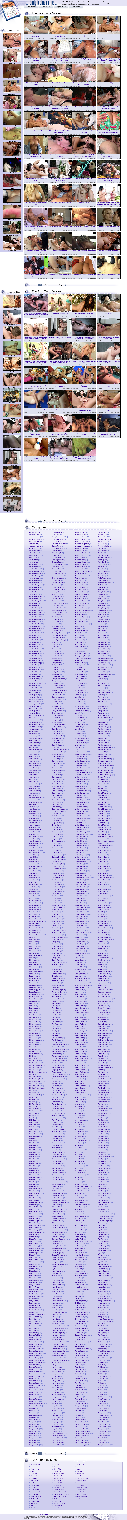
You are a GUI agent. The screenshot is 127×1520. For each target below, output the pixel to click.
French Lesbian (57, 1143)
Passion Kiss (79, 1371)
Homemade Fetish (58, 1346)
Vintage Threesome (104, 1319)
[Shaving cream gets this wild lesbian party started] (36, 273)
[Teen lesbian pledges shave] (60, 312)
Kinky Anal (78, 637)
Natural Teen (79, 1262)
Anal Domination (34, 749)
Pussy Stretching (103, 610)
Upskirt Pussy (102, 1280)
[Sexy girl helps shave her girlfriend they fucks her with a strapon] (84, 455)
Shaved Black (102, 804)
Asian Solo (32, 875)
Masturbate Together (81, 983)
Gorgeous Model (57, 1237)
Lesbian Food (79, 804)
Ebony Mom (56, 944)
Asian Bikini (33, 818)
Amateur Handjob (35, 624)
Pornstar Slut (102, 532)
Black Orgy (33, 1175)
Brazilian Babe (34, 1307)
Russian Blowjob (103, 731)
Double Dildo (56, 866)
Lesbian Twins (79, 939)
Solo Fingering (102, 955)
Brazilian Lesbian (34, 1310)
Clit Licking (55, 617)
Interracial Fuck (80, 550)
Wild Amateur (102, 1360)
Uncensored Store (12, 235)
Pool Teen (78, 1417)
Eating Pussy (56, 905)
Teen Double (102, 1118)
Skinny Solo (101, 891)
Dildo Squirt (56, 820)
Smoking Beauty (103, 923)
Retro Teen (101, 701)
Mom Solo (78, 1211)
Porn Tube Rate (12, 465)
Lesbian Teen (79, 930)
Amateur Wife (33, 690)
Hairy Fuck (55, 1289)
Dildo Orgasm (56, 816)
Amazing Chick (34, 706)
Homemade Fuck (57, 1349)
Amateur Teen (33, 681)
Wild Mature (101, 1378)
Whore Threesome (104, 1358)
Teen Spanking (102, 1188)
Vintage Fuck (102, 1296)
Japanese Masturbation (82, 610)
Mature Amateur (80, 987)
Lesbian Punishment (81, 875)
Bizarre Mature (34, 1136)
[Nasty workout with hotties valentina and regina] (84, 360)
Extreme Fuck (56, 987)
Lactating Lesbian (80, 665)
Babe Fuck (32, 912)
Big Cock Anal (33, 1060)
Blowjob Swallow (34, 1289)
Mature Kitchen (80, 1049)
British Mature (33, 1326)
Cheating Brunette (58, 560)
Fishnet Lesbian (57, 1104)
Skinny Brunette (103, 868)
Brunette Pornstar (35, 1385)
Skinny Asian (102, 855)
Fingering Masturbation (59, 1074)
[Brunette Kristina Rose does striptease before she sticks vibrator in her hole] (36, 360)
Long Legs (78, 971)
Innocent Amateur (58, 1433)
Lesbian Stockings (81, 914)
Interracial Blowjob (81, 539)
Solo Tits (100, 967)
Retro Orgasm (102, 699)
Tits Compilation (103, 1241)
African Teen (33, 557)
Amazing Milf (33, 713)
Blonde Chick (33, 1227)
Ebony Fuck (56, 928)
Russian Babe (102, 724)
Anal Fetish (33, 754)
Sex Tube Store (59, 1483)
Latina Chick (79, 695)
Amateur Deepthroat (35, 596)
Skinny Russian (103, 889)
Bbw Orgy (32, 962)
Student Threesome (104, 1024)
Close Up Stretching (58, 640)
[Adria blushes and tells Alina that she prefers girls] (36, 105)
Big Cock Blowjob (35, 1063)
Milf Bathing (78, 1106)
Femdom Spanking (58, 1056)
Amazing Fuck (34, 708)
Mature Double (79, 1022)
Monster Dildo (79, 1225)
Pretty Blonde (102, 562)
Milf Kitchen (78, 1138)
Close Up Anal (56, 626)
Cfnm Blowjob (56, 553)
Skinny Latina (102, 873)
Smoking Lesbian (103, 937)
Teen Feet (101, 1124)
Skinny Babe (102, 857)
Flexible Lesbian (57, 1118)
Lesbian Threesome (81, 932)
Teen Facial (101, 1120)
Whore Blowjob (102, 1346)
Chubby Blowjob (57, 582)
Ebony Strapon (57, 955)
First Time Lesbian (58, 1095)
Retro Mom (101, 697)
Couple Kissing (57, 697)
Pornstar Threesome (104, 539)
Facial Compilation (58, 992)
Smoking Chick (103, 930)
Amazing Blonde (34, 701)
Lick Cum (78, 958)
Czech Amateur (57, 779)
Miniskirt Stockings (81, 1191)
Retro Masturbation (104, 692)
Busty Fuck (33, 1433)
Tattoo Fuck (101, 1054)
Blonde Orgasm (34, 1259)
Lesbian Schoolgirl (81, 884)
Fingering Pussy (57, 1079)
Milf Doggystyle (80, 1120)
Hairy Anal (55, 1273)
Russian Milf (102, 752)
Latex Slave (79, 681)
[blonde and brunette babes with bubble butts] (60, 336)
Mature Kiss (79, 1047)
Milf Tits (77, 1177)
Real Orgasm (102, 630)
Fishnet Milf (56, 1106)
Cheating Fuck (57, 562)
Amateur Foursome (35, 614)
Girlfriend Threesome (59, 1202)
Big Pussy (32, 1102)
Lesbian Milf (79, 839)
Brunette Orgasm (34, 1383)
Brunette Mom (33, 1381)
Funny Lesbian (57, 1154)
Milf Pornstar (79, 1150)
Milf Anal (77, 1104)
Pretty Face (101, 566)
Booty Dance (33, 1301)
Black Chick (33, 1154)
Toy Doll (100, 1253)
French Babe (56, 1140)
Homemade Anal (57, 1344)
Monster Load (79, 1227)
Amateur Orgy (33, 646)
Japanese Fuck (80, 598)
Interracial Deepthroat (82, 544)
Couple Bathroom (57, 692)
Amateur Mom (34, 637)
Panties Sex (79, 1353)
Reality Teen (102, 637)
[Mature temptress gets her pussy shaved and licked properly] (108, 153)
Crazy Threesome (58, 724)
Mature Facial (79, 1024)
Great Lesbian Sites (60, 1496)
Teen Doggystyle (103, 1113)
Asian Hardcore (34, 843)
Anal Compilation (34, 738)
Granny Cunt (56, 1241)
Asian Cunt (32, 827)
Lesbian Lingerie (80, 827)
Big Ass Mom (33, 1044)
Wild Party (101, 1387)
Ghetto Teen (56, 1186)
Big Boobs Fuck (34, 1054)
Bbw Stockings (34, 967)
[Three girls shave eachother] (60, 81)
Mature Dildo (79, 1017)
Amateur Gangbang (35, 619)
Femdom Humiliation (58, 1049)
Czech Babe (56, 781)
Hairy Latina (56, 1296)
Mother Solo (79, 1248)
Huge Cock (55, 1410)
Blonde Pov (33, 1264)
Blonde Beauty (34, 1214)
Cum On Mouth (57, 736)
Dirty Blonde (56, 832)
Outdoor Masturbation (82, 1335)
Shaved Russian (103, 829)
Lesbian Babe (79, 756)
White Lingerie (102, 1342)
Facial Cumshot (57, 994)
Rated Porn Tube (12, 496)
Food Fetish (56, 1120)
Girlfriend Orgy (57, 1195)
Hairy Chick (56, 1287)
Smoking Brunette (103, 928)
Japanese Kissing (80, 603)
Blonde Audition (34, 1207)
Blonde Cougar (34, 1230)
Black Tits (32, 1195)
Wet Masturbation (103, 1330)
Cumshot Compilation (59, 749)
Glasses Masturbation (59, 1223)
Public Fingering (103, 578)
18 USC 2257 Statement (46, 1515)
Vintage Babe (102, 1291)
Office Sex (78, 1294)
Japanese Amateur (81, 576)
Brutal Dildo (33, 1410)
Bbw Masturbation (35, 955)
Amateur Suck (34, 674)
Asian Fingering (34, 836)
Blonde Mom (33, 1257)
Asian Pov (32, 868)
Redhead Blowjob (103, 649)
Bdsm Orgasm (34, 978)
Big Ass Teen (33, 1049)
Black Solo (32, 1186)
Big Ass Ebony (34, 1035)
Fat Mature (55, 1024)
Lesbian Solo (79, 903)
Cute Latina (55, 768)
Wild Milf (100, 1381)
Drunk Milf (55, 893)
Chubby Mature (57, 592)
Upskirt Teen (102, 1282)
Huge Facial (56, 1419)
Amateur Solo (33, 665)
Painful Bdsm (79, 1344)
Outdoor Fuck (79, 1333)
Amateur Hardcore (35, 626)
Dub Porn (12, 110)
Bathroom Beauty (35, 928)
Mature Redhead (80, 1072)
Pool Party (78, 1413)
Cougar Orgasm (57, 685)
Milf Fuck (78, 1129)
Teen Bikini (101, 1086)
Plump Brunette (80, 1406)
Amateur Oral (33, 642)
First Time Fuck (57, 1092)
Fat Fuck (55, 1017)
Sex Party (101, 786)
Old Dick (78, 1298)
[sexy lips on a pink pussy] (108, 81)
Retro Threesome (103, 704)
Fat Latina (55, 1019)
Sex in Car (101, 791)
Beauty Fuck (33, 992)
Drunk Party (56, 898)
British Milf (32, 1328)
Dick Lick (55, 813)
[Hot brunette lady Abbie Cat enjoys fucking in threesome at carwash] (60, 360)
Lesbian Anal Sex (80, 752)
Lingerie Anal (79, 962)
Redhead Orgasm (103, 665)
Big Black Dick (34, 1051)
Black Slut (32, 1184)
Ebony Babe (56, 912)
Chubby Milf (56, 594)
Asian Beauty (33, 813)
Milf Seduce (79, 1156)
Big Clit (31, 1056)
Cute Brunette (56, 763)
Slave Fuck (101, 898)
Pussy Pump (102, 608)
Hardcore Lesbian (58, 1328)
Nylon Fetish (79, 1282)
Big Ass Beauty (34, 1026)
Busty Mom (33, 1442)
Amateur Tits (33, 685)
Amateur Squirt (34, 667)
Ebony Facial (56, 925)
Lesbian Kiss (79, 823)
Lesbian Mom (79, 841)
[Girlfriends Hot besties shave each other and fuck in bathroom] (84, 81)
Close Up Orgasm (58, 635)
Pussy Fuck (102, 596)
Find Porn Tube (81, 1494)
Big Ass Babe (33, 1024)
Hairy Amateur (56, 1271)
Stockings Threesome (105, 999)
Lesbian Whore (80, 946)
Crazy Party (56, 720)
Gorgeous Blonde (57, 1227)
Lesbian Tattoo (79, 925)
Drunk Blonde (56, 884)
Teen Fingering (102, 1129)
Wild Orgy (101, 1385)
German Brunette (57, 1168)
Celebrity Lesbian (57, 548)
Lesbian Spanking (80, 907)
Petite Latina (79, 1397)
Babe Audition (33, 900)
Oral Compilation (80, 1301)
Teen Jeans (101, 1150)
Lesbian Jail (79, 820)
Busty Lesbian (33, 1438)
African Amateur (34, 550)
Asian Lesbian (33, 848)
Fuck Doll (55, 1150)
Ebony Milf (55, 942)
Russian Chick (102, 736)
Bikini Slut (32, 1129)
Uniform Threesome (104, 1278)
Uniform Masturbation (105, 1273)
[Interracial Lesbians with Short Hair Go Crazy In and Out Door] (60, 129)
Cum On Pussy (57, 738)
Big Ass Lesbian (34, 1040)
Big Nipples (33, 1097)
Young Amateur (103, 1399)
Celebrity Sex (56, 550)
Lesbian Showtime (60, 1503)
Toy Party (101, 1257)
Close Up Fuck (57, 628)
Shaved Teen (102, 834)
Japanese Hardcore (81, 601)
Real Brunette (102, 621)
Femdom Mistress (58, 1051)
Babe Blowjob (33, 905)
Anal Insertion (33, 765)
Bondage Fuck (34, 1291)
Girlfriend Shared (57, 1200)
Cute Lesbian (56, 770)
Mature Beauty (79, 996)
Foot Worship (56, 1124)
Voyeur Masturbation (104, 1321)
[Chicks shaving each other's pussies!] (60, 201)
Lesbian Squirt (79, 909)
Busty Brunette (34, 1429)
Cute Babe (55, 759)
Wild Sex (100, 1390)
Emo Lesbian (56, 964)
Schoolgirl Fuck (103, 763)
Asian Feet (32, 834)
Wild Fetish (101, 1374)
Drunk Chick (56, 889)
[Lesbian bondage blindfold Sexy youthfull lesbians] (84, 384)
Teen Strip (101, 1195)
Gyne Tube (12, 434)
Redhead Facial (103, 653)
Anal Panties (33, 775)
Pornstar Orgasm (80, 1435)
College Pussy (57, 672)
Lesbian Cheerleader (81, 772)
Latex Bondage (80, 669)
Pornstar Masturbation (82, 1433)
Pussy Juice (102, 598)
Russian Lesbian (103, 745)
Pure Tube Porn (12, 481)
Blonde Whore (33, 1282)
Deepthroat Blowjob (58, 809)
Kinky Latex (79, 644)
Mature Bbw (79, 994)
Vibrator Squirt (102, 1287)
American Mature (34, 729)
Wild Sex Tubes (12, 324)
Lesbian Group (79, 811)
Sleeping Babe (102, 905)
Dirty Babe (55, 827)
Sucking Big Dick (103, 1033)
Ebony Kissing (56, 932)
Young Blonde (102, 1413)
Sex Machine (102, 784)
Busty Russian (57, 532)
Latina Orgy (78, 720)
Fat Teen (55, 1035)
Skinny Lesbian (103, 875)
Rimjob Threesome (104, 717)
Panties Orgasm (80, 1351)
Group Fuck (56, 1262)
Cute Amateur (56, 756)
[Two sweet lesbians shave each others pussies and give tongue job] (60, 105)
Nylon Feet (78, 1280)
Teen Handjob (102, 1145)
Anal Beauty (33, 736)
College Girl (56, 665)
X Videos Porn (81, 1489)
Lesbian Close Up (80, 775)
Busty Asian (33, 1419)
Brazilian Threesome (36, 1314)
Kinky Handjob (79, 642)
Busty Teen (55, 534)
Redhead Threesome (104, 674)
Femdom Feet (56, 1047)
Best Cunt (32, 1010)
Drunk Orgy (56, 896)
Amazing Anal (33, 692)
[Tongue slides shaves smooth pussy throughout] (60, 153)
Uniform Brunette (103, 1266)
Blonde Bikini (33, 1218)
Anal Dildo (32, 745)
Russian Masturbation (105, 747)
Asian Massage (34, 850)
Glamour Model (57, 1214)
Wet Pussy (101, 1337)
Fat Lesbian (56, 1022)
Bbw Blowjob (33, 939)
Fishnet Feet (56, 1102)
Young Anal (101, 1401)
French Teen (56, 1147)
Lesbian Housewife (81, 816)
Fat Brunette (56, 1012)
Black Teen (32, 1191)
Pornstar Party (79, 1440)
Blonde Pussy (33, 1266)
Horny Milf (55, 1387)
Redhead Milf (102, 663)
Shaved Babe (102, 800)
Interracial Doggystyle (82, 546)
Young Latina (102, 1429)
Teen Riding (101, 1179)
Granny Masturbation (59, 1250)
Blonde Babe (33, 1209)
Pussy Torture (102, 617)
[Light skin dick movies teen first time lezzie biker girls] (108, 177)
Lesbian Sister (79, 896)
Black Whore (33, 1200)
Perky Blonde (79, 1376)
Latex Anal (78, 667)
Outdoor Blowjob (80, 1328)
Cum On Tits (56, 740)
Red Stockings (102, 640)
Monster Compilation (81, 1223)
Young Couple (102, 1422)
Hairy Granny (56, 1291)
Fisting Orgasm (57, 1113)
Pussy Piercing (103, 605)
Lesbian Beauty (80, 763)
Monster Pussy (80, 1230)
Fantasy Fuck (56, 1001)
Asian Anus (33, 807)
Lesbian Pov (79, 873)
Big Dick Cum (33, 1083)
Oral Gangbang (80, 1307)
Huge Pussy (56, 1424)
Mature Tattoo (79, 1092)
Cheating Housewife (58, 564)
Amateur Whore (34, 688)
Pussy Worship (103, 619)
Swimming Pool (103, 1051)
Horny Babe (56, 1362)
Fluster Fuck (12, 126)
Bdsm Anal (32, 974)
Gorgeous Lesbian (58, 1232)
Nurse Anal (78, 1271)
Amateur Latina (34, 630)
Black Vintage (33, 1198)
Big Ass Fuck (33, 1038)
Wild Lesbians (102, 1376)
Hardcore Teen (57, 1339)
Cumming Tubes (59, 1489)
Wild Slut (100, 1392)
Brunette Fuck (33, 1369)
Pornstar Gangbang (81, 1431)
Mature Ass (78, 992)
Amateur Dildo (33, 598)
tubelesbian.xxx (81, 1499)
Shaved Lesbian (103, 818)
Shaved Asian (102, 797)
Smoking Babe (102, 921)
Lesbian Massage (80, 832)
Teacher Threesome (104, 1067)
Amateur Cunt (33, 594)
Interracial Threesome (82, 571)
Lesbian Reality (80, 880)
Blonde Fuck (33, 1241)
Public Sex (101, 585)
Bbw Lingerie (33, 953)
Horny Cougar (56, 1374)
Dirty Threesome (57, 855)
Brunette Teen (33, 1401)
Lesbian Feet (79, 795)
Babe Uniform (33, 919)
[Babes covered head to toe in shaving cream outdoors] (60, 177)
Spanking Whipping (104, 971)
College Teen (56, 676)
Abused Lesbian (34, 532)
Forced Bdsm (56, 1127)
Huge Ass (55, 1406)
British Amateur (34, 1317)
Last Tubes (12, 141)
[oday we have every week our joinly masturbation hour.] (36, 384)
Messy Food (79, 1102)
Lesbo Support (81, 1467)
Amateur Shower (34, 660)
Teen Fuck (101, 1136)
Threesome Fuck (103, 1218)
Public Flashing (103, 580)
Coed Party (55, 656)
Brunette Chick (34, 1355)
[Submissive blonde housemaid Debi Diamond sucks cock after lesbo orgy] (108, 225)
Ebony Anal (55, 909)
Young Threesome (104, 1445)
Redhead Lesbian (103, 658)
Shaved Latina (102, 816)
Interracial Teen (80, 569)
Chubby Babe (56, 580)
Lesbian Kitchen (80, 825)
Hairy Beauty (56, 1280)
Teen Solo (101, 1186)
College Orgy (56, 667)
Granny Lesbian (57, 1248)
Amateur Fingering (35, 612)
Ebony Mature (56, 939)
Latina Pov (78, 727)
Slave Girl (101, 900)
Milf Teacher (79, 1172)
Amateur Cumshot (35, 592)
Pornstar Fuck (79, 1429)
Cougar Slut (56, 688)
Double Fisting (56, 871)
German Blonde (57, 1166)
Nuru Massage (80, 1275)
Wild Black (101, 1369)
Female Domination (58, 1044)
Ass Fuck (32, 889)
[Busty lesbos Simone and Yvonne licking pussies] (84, 249)
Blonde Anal (33, 1205)
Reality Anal (101, 633)
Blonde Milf (32, 1255)
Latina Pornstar (80, 724)
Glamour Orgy (56, 1216)
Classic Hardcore (57, 608)
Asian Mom (33, 859)
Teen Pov (101, 1175)
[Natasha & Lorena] (84, 201)
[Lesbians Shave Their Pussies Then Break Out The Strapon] (36, 249)
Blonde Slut (33, 1269)
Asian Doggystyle (35, 829)
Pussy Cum (101, 589)
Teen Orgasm (102, 1161)
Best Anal (32, 1003)
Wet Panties (102, 1335)
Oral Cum (78, 1303)
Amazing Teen (33, 717)
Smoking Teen (102, 946)
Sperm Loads (102, 978)
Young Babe (102, 1406)
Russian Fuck (102, 740)
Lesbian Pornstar (80, 871)
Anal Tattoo (32, 788)
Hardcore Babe (57, 1321)
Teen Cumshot (102, 1102)
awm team (31, 1515)
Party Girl (78, 1367)
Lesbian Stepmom (81, 912)
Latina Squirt (79, 733)
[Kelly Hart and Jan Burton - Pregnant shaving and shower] (36, 153)
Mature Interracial (80, 1044)
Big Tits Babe (33, 1104)
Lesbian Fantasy (80, 793)
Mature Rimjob (79, 1074)
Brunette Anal (33, 1333)
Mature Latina (79, 1051)
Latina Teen (78, 736)
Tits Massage (102, 1246)
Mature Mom (79, 1060)
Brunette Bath (33, 1339)
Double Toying (56, 877)
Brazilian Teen (33, 1312)
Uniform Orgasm (103, 1275)
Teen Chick (101, 1095)
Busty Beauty (33, 1424)
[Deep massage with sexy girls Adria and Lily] (84, 273)
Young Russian (103, 1435)
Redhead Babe (102, 644)
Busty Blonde (33, 1426)
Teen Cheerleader (103, 1092)
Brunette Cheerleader (36, 1353)
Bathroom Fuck (34, 930)
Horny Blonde (56, 1367)
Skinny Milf (101, 882)
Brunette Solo (33, 1394)
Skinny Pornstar (103, 887)
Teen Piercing (102, 1172)
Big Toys (32, 1115)
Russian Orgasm (103, 754)
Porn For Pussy (81, 1487)
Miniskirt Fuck (79, 1184)
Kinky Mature (79, 649)
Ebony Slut (55, 953)
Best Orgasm (33, 1017)
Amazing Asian (34, 695)
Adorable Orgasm (35, 546)
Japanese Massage (81, 608)
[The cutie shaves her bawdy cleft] (84, 105)
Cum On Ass (56, 733)
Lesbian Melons (80, 836)
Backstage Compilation (36, 921)
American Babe (34, 720)
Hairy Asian (56, 1275)
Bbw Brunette (33, 942)
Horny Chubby (57, 1371)
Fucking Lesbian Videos (61, 1494)
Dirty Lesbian (56, 841)
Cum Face (55, 731)
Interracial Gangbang (81, 553)
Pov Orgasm (102, 550)
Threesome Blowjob (104, 1214)
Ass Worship (33, 896)
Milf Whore (78, 1182)
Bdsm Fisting (33, 976)
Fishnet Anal (56, 1099)
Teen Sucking (102, 1198)
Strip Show (101, 1010)
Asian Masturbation (35, 852)
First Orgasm (56, 1088)
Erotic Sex (55, 976)
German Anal (56, 1161)
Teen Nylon (101, 1159)
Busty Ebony (33, 1431)
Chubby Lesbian (57, 589)
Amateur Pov (33, 651)
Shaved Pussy (102, 827)
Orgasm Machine (80, 1314)
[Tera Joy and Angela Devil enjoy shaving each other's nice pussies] (108, 57)
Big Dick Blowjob (34, 1079)
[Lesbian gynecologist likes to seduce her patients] (84, 129)
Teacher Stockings (104, 1065)
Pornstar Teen (102, 537)
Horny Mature (56, 1385)
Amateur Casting (34, 576)
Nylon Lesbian (79, 1285)
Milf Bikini (78, 1111)
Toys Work (101, 1262)
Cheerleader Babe (58, 573)
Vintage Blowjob (103, 1294)
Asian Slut (32, 873)
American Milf (33, 731)
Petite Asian (79, 1387)
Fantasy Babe (56, 999)
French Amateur (57, 1136)
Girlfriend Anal (56, 1191)
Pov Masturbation (103, 546)
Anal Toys (32, 793)
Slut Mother (101, 916)
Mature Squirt (79, 1083)
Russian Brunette (103, 733)
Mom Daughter (80, 1200)
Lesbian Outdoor (80, 859)
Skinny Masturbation (104, 877)
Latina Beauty (79, 690)
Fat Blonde (55, 1010)
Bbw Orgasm (33, 960)
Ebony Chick (56, 923)
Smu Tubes (57, 1485)
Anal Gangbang (34, 763)
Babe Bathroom (34, 903)
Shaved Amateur (103, 793)
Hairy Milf (55, 1305)
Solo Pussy (101, 962)
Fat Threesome (57, 1038)
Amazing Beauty (34, 699)
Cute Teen (55, 777)
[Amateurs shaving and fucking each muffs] (84, 34)
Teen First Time (103, 1131)
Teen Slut (101, 1184)
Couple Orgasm (57, 699)
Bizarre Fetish (33, 1131)
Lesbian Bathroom (81, 761)
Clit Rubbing (56, 621)
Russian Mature (103, 749)
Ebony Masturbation (58, 937)
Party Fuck (78, 1365)
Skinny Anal (101, 852)
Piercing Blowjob (80, 1403)
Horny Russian (57, 1399)
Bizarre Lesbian (34, 1134)
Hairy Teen (55, 1310)
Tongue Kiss (102, 1248)
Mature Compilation (81, 1012)
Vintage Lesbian (103, 1298)
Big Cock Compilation (36, 1065)
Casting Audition (57, 539)
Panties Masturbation (82, 1349)
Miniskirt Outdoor (80, 1188)
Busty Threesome (58, 537)
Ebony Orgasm (57, 946)
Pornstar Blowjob (80, 1424)
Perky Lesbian (79, 1381)
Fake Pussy (56, 996)
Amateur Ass (33, 562)
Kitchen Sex (79, 660)
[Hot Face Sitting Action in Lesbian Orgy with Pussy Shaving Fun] (108, 105)
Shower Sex (102, 843)
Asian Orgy (33, 864)
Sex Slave (101, 788)
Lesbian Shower (80, 893)
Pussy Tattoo (102, 612)
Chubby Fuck (56, 585)
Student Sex (102, 1022)
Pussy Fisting (102, 592)
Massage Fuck (80, 974)
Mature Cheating (80, 1010)
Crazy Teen (56, 722)
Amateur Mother (34, 640)
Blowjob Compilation (35, 1285)
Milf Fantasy (79, 1124)
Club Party (55, 644)
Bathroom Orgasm (35, 932)
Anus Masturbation (35, 797)
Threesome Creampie (105, 1216)
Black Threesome (35, 1193)
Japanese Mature (80, 612)
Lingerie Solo (79, 964)
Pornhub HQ (12, 157)
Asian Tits (32, 882)
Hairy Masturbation (58, 1301)
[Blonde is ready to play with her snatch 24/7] (108, 408)
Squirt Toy (101, 985)
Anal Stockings (34, 784)
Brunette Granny (34, 1371)
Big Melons (33, 1092)
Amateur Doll (33, 603)
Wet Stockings (102, 1339)
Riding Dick (101, 708)
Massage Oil (79, 976)
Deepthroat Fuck (57, 811)
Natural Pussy (79, 1259)
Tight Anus (101, 1227)
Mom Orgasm (79, 1207)
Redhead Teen (102, 672)
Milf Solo (77, 1159)
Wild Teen (101, 1394)
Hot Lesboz (57, 1499)
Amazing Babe (34, 697)
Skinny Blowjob (103, 866)
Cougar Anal (56, 681)
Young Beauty (102, 1408)
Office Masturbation (81, 1289)
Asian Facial (33, 832)
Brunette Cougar (34, 1358)
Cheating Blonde (57, 557)
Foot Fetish (55, 1122)
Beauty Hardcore (34, 994)
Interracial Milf (79, 557)
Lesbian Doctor (80, 786)
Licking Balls (79, 960)
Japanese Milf (79, 614)
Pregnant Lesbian (103, 557)
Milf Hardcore (79, 1136)
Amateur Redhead (35, 653)
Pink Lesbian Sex (82, 1478)
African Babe (33, 553)
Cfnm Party (56, 555)
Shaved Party (102, 825)
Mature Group (79, 1038)
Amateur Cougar (34, 587)
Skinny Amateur (103, 850)
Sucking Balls (102, 1028)
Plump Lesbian (80, 1408)
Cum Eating (56, 729)
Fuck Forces (12, 172)
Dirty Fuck (55, 839)
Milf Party (78, 1147)
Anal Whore (33, 795)
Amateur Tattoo (34, 679)
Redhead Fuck (102, 656)
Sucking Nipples (103, 1044)
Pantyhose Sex (80, 1362)
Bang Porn (11, 94)
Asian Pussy (33, 871)
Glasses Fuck (56, 1221)
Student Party (102, 1019)
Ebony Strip (56, 958)
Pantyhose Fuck (80, 1358)
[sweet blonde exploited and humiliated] (60, 273)
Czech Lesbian (57, 791)
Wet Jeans (101, 1328)
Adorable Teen (33, 548)
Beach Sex (32, 983)
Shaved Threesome (104, 836)
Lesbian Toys (79, 937)
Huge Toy (55, 1431)
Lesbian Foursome (81, 807)
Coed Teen (55, 658)
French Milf (55, 1145)
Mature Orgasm (80, 1065)
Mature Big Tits (80, 1001)
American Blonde (34, 722)
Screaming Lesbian (104, 770)
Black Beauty (33, 1147)
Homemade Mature (58, 1353)
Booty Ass (32, 1298)
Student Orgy (102, 1017)
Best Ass (32, 1006)
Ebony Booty (56, 921)
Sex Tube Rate (12, 512)
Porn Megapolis (81, 1480)
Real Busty (101, 624)
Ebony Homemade (58, 930)
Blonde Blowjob (34, 1221)
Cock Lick (55, 649)
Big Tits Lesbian (34, 1111)
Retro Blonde (102, 681)
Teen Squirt (101, 1191)
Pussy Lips (101, 603)
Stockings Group (103, 994)
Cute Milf (55, 772)
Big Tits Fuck (33, 1108)
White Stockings (103, 1344)
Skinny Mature (102, 880)
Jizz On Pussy (80, 633)
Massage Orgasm (81, 978)
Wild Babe (101, 1362)
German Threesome (58, 1182)
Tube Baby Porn (59, 1487)
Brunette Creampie (35, 1360)
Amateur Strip (33, 672)
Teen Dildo (101, 1111)
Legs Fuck (78, 747)
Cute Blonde (56, 761)
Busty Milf (32, 1440)
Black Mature (33, 1166)
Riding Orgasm (103, 715)
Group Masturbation (58, 1264)
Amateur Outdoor (34, 649)
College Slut (56, 674)
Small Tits (101, 919)
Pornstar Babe (79, 1422)
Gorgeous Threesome (59, 1239)
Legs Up (77, 749)
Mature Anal (79, 990)
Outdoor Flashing (80, 1330)
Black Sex (32, 1182)
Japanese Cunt (80, 596)
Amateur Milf (33, 635)
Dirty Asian (55, 825)
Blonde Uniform (34, 1280)
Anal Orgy (32, 772)
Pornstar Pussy (80, 1445)
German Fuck (56, 1170)
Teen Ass (101, 1072)
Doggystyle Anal (57, 857)
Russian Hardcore (104, 743)
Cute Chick (55, 765)
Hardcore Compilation (59, 1326)
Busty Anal (32, 1417)
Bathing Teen (33, 925)
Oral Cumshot (79, 1305)
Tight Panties (102, 1234)
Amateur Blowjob (34, 571)
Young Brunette (103, 1415)
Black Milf (32, 1168)
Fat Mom (55, 1028)
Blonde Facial (33, 1237)
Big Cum (32, 1074)
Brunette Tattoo (34, 1399)
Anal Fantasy (33, 752)
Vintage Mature (103, 1303)
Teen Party (101, 1170)
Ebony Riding (56, 951)
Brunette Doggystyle (35, 1362)
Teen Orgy (101, 1163)
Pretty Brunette (102, 564)
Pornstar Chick (80, 1426)
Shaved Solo (102, 832)
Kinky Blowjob (79, 640)
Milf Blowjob (79, 1113)
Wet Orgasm (102, 1333)
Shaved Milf (101, 823)
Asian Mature (33, 855)
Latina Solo (78, 731)
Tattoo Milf (101, 1058)
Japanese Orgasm (81, 617)
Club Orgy (55, 642)
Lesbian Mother (80, 845)
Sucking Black (102, 1035)
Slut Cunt (101, 914)
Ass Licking (33, 891)
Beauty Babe (33, 985)
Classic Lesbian (57, 610)
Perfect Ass (78, 1374)
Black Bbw (32, 1145)
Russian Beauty (103, 727)
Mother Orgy (79, 1246)
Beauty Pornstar (34, 999)
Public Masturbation (104, 582)
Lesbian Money (80, 843)
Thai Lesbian (102, 1211)
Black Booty (33, 1152)
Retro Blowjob (102, 683)
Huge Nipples (56, 1422)
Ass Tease (32, 893)
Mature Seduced (80, 1076)
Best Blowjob (33, 1008)
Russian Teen (102, 756)
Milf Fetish (78, 1127)
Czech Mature (56, 793)
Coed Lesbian (56, 653)
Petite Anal (78, 1385)
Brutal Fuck (33, 1413)
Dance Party (56, 804)
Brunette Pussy (34, 1390)
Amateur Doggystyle (36, 601)
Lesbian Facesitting (81, 791)
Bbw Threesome (34, 971)
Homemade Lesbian (58, 1351)
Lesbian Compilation (81, 779)
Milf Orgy (78, 1145)
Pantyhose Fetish (80, 1355)
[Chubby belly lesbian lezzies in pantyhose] (36, 408)
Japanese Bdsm (80, 585)
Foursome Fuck (57, 1131)
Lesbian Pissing (80, 866)
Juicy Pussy (79, 635)
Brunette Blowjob (34, 1349)
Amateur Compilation (36, 585)
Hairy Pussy (56, 1307)
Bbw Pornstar (33, 964)
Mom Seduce (79, 1209)
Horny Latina (56, 1383)
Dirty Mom (55, 845)
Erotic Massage (57, 974)
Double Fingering (57, 868)
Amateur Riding (34, 656)
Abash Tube (12, 356)
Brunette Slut (33, 1392)
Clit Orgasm (56, 619)
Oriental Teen (79, 1323)
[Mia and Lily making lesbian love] (84, 312)
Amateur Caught (34, 578)
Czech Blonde (56, 784)
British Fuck (33, 1321)
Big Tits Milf (33, 1113)
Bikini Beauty (33, 1122)
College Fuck (56, 663)
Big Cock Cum (34, 1067)
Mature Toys (79, 1097)
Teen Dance (101, 1106)
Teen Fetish (101, 1127)
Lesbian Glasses (80, 809)
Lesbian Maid (79, 829)
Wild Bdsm (101, 1365)
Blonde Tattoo (33, 1275)
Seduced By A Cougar (105, 775)
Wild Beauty (101, 1367)
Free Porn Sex (81, 1492)
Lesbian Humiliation (81, 818)
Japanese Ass (79, 580)
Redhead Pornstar (104, 667)
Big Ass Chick (33, 1033)
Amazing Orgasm (35, 715)
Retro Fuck (101, 688)
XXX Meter (80, 1483)
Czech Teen (56, 802)
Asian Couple (33, 825)
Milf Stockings (79, 1166)
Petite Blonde (79, 1390)
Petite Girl (78, 1394)
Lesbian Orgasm (80, 855)
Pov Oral (100, 548)
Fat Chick (55, 1015)
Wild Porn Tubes (11, 309)
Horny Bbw (55, 1365)
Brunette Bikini (34, 1346)
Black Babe (33, 1143)
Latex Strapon (79, 683)
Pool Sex (78, 1415)
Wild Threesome (103, 1397)
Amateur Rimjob (34, 658)
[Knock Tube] (108, 34)
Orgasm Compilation (81, 1312)
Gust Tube (11, 418)
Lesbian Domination (81, 788)
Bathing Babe (33, 923)
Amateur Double (34, 605)
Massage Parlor (80, 980)
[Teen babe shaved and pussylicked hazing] (108, 249)
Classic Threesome (58, 612)
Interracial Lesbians (81, 555)
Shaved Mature (103, 820)
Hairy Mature (56, 1303)
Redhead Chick (103, 651)
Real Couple (102, 626)
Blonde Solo (33, 1271)
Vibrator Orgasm (103, 1285)
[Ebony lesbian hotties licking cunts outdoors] (108, 384)
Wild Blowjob (102, 1371)
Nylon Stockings (80, 1287)
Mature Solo (79, 1081)
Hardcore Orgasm (58, 1333)
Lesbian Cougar (80, 781)
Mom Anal (78, 1193)
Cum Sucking (56, 745)
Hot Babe (55, 1403)
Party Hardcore (80, 1369)
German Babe (56, 1163)
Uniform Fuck (102, 1271)
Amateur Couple (34, 589)
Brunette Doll (33, 1365)
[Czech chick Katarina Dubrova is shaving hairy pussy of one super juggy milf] (108, 129)
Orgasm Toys (79, 1317)
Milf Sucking (79, 1170)
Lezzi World (80, 1476)
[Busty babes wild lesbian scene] (84, 177)
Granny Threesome (58, 1255)
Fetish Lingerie (57, 1067)
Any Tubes (12, 402)
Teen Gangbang (103, 1138)
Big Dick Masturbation (36, 1088)
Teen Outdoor (102, 1166)
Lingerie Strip (79, 967)
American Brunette (35, 724)
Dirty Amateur (56, 823)
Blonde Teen (33, 1278)
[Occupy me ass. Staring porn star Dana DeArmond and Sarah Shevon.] (108, 273)
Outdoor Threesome (81, 1342)
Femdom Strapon (57, 1058)
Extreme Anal (56, 983)
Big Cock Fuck (34, 1070)
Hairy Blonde (56, 1282)
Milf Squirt (78, 1163)
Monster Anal (79, 1218)
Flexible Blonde (57, 1115)
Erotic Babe (56, 969)
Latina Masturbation (81, 711)
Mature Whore (79, 1099)
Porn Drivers (12, 188)
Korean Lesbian (80, 663)
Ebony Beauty (56, 916)
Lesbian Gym (79, 813)
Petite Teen (78, 1401)
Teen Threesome (103, 1202)
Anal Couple (33, 740)
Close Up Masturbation (59, 633)
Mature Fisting (79, 1031)
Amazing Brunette (35, 704)
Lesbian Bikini (79, 765)
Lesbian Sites (58, 1505)
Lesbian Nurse (79, 848)
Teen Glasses (102, 1140)
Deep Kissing (56, 807)
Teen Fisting (101, 1134)
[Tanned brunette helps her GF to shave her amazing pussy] (60, 34)
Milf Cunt (78, 1118)
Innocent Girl (56, 1440)
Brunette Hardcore (35, 1374)
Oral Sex (78, 1310)
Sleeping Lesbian (103, 909)
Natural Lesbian (80, 1255)
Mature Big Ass (80, 999)
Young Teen (101, 1442)
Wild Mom (101, 1383)
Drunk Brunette (57, 887)
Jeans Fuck (79, 628)
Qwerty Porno (12, 204)
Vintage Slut (101, 1314)
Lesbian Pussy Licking (82, 877)
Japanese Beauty (80, 587)
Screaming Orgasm (104, 772)
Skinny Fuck (102, 871)
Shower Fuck (102, 839)
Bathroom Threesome (36, 935)
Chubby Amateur (57, 578)
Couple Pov (56, 701)
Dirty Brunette (56, 834)
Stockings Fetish (103, 992)
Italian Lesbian (79, 573)
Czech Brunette (57, 786)
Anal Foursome (34, 759)
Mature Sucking (80, 1090)
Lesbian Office (79, 850)
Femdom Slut (56, 1054)
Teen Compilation (103, 1097)
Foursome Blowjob (58, 1129)
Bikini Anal (32, 1118)
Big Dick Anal (33, 1076)
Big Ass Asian (33, 1022)
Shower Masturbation (105, 841)
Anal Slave (32, 781)
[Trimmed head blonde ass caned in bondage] (36, 81)
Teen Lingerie (102, 1154)
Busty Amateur (34, 1415)
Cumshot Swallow (58, 752)
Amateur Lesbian (34, 633)
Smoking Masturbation (105, 939)
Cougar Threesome (58, 690)
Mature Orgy (79, 1067)
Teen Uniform (102, 1209)
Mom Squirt (78, 1214)
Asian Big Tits (33, 816)
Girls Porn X (80, 1485)
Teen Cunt (101, 1104)
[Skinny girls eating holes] (60, 249)
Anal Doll (32, 747)
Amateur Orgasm (35, 644)
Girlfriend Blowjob (57, 1193)
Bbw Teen (32, 969)
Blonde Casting (34, 1223)
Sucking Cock (102, 1038)
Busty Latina (33, 1435)
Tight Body (101, 1232)
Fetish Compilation (58, 1060)
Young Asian (102, 1403)
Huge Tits (55, 1429)
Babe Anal (32, 898)
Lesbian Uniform (80, 942)
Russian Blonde (103, 729)
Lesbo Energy (58, 1508)
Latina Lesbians (80, 708)
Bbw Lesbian (33, 951)
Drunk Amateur (57, 880)
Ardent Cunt (12, 79)
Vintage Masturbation (104, 1301)
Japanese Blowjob (81, 592)
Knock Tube (12, 449)
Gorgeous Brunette (58, 1230)
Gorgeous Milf (56, 1234)
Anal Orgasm (33, 770)
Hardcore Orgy (57, 1335)
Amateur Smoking (35, 663)
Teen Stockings (103, 1193)
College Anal (56, 660)
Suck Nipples (102, 1026)
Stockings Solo (102, 996)
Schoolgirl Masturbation (105, 765)
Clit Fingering (56, 614)
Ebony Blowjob (57, 919)
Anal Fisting (33, 756)
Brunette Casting (34, 1351)
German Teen (56, 1179)
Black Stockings (34, 1188)
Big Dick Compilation (36, 1081)
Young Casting (102, 1417)
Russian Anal (102, 722)
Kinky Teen (78, 651)
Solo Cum (101, 951)
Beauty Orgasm (34, 996)
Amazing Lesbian (34, 711)
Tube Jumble (12, 219)
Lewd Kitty (79, 1471)
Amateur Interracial (35, 628)
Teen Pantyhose (103, 1168)
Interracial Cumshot (81, 541)
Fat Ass (54, 1006)
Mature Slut (78, 1079)
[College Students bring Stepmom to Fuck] (60, 225)
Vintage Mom (102, 1307)
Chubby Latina (56, 587)
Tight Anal (101, 1225)
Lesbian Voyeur (80, 944)
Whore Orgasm (103, 1353)
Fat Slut (54, 1033)
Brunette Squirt (34, 1397)
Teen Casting (102, 1090)
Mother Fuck (79, 1239)
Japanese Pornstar (81, 619)
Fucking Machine (57, 1152)
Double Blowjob (57, 864)
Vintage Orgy (102, 1312)
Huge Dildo (55, 1415)
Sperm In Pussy (103, 976)
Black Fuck (33, 1161)
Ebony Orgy (56, 948)
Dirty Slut (55, 850)
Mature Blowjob (80, 1006)
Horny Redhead (57, 1397)
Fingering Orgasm (58, 1076)
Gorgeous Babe (57, 1225)
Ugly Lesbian (102, 1264)
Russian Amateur (103, 720)
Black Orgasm (34, 1172)
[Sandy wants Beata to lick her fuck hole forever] (36, 177)
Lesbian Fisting (80, 802)
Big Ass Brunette (34, 1031)
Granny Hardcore (57, 1246)
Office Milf (78, 1291)
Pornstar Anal (79, 1419)
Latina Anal (78, 685)
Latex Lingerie (79, 676)
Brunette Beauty (34, 1342)
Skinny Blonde (102, 864)
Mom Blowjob (79, 1195)
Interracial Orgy (80, 564)
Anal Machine (33, 768)
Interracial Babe (80, 534)
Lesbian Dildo (79, 784)
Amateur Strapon (34, 669)
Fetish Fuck (56, 1063)
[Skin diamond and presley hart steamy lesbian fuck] (108, 336)
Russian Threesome (104, 759)
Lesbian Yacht (79, 951)
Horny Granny (56, 1381)
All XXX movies (12, 48)
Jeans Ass (78, 626)
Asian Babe (33, 809)
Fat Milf (54, 1026)
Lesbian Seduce (80, 889)
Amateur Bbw (33, 566)
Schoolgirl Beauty (103, 761)
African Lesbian (34, 555)
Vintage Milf (101, 1305)
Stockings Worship (104, 1001)
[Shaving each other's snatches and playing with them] (36, 34)
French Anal (56, 1138)
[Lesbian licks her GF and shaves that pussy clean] (36, 57)
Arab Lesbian (33, 800)
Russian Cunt (102, 738)
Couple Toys (56, 704)
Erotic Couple (56, 971)
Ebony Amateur (57, 907)
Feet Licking (56, 1040)
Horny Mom (56, 1390)
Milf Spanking (79, 1161)
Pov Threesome (103, 555)
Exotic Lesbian (57, 980)
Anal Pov (32, 779)
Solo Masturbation (103, 958)
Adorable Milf (33, 544)
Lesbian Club (79, 777)
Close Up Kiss (56, 630)
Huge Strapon (56, 1426)
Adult (12, 371)
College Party (56, 669)
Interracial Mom (80, 560)
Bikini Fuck (32, 1127)
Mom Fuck (78, 1202)
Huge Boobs (56, 1408)
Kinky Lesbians (80, 646)
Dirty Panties (56, 848)
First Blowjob (56, 1083)
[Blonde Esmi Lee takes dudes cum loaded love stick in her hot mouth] (84, 336)
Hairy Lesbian (56, 1298)
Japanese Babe (80, 582)
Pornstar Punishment (82, 1442)
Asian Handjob (34, 841)
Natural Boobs (79, 1253)
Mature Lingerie (80, 1056)
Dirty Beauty (56, 829)
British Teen (33, 1330)
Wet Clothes (102, 1326)
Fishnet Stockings (58, 1108)
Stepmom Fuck (103, 987)
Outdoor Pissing (80, 1339)
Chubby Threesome (58, 603)
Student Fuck (102, 1015)
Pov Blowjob (102, 541)
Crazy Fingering (57, 711)
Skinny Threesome (104, 896)
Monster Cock (79, 1221)
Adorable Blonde (34, 537)
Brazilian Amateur (35, 1305)
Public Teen (101, 587)
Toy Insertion (102, 1255)
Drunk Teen (56, 903)
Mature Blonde (79, 1003)
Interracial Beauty (80, 537)
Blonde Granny (34, 1246)
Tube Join (12, 63)
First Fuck (55, 1086)
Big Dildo (32, 1090)
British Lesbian (34, 1323)
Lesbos (78, 1469)
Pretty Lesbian (102, 571)
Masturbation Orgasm (82, 985)
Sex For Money (103, 781)
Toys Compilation (103, 1259)
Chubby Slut (56, 598)
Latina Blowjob (79, 692)
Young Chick (102, 1419)
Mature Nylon (79, 1063)
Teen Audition (102, 1074)
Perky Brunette (80, 1378)
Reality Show (102, 635)
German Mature (57, 1175)
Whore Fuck (102, 1349)
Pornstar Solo (102, 534)
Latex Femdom (80, 672)
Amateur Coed (34, 582)
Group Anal (55, 1257)
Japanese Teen (80, 621)
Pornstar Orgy (79, 1438)
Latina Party (79, 722)
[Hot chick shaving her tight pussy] (84, 57)
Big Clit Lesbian (34, 1058)
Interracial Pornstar (81, 566)
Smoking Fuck (102, 935)
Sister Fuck (101, 848)
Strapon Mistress (103, 1008)
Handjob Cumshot (58, 1312)
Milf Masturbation (80, 1140)
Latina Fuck (78, 701)
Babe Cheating (34, 909)
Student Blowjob (103, 1012)
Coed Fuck (55, 651)
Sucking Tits (102, 1047)
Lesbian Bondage (80, 768)
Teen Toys (101, 1207)
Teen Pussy (101, 1177)
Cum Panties (56, 743)
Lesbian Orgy (79, 857)
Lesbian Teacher (80, 928)
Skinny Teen (102, 893)
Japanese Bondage (81, 594)
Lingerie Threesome (81, 969)
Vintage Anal (102, 1289)
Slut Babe (101, 912)
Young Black (102, 1410)
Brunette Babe (33, 1337)
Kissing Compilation (81, 656)
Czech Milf (55, 795)
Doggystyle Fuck (57, 859)
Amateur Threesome (36, 683)
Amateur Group (34, 621)
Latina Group (79, 704)
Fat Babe (55, 1008)
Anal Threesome (34, 791)
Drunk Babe (56, 882)
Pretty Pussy (102, 573)
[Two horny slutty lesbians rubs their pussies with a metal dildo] (108, 432)
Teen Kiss (101, 1152)
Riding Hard (101, 713)
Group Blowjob (57, 1259)
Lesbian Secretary (81, 887)
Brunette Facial (34, 1367)
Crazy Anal (55, 706)
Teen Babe (101, 1076)
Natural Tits (78, 1264)
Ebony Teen (56, 960)
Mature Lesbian (80, 1054)
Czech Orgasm (57, 800)
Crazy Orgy (56, 717)
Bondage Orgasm (35, 1294)
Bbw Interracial (34, 946)
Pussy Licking (102, 601)
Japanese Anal (79, 578)
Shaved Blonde (103, 807)
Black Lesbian (33, 1163)
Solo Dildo (101, 953)
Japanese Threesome (82, 624)
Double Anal (56, 861)
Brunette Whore (34, 1406)
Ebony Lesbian (57, 935)
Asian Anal (32, 804)
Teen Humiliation (103, 1147)
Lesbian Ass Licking (81, 754)
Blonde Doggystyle (35, 1232)
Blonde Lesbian (34, 1250)
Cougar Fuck (56, 683)
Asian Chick (33, 823)
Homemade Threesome (60, 1360)
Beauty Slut (33, 1001)
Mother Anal (79, 1234)
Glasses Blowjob (57, 1218)
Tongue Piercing (103, 1250)
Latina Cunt (78, 697)
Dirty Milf (55, 843)
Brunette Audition (34, 1335)
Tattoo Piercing (102, 1060)
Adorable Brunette (35, 539)
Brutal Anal (32, 1408)
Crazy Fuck (56, 713)
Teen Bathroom (103, 1079)
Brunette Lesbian (34, 1376)
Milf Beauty (78, 1108)
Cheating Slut (56, 571)
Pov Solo (101, 553)
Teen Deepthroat (103, 1108)
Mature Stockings (80, 1086)
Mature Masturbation (81, 1058)
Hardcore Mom (57, 1330)
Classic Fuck (56, 605)
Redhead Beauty (103, 646)
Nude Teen (78, 1269)
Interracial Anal (79, 532)
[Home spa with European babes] (36, 129)
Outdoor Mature (80, 1337)
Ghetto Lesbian (57, 1184)
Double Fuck (56, 873)
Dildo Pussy (56, 818)
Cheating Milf (56, 566)
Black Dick (32, 1159)
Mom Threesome (80, 1216)
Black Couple (33, 1156)
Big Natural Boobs (35, 1095)
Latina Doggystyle (81, 699)
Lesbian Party (79, 864)
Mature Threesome (81, 1095)
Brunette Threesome (36, 1403)
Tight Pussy (101, 1237)
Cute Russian (56, 775)
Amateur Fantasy (34, 610)
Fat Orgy (55, 1031)
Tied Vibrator (102, 1223)
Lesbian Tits (79, 935)
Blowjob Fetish (34, 1287)
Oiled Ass (78, 1296)
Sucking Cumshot (103, 1040)
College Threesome (58, 679)
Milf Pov (77, 1152)
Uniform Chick (102, 1269)
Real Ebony (101, 628)
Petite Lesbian (79, 1399)
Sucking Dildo (102, 1042)
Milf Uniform (79, 1179)
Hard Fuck (55, 1317)
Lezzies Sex (80, 1473)
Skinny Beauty (102, 859)
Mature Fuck (79, 1033)
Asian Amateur (34, 802)
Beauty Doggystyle (35, 990)
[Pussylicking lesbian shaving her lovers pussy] (36, 225)
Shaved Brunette (103, 809)
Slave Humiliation (103, 903)
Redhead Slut (102, 669)
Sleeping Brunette (103, 907)
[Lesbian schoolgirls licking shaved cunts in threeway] (108, 360)
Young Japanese (103, 1426)
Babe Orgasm (33, 914)
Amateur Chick (34, 580)
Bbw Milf (32, 958)
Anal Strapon (33, 786)
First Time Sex (57, 1097)
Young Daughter (103, 1424)
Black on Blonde (34, 1202)
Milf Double (78, 1122)
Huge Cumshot (57, 1413)
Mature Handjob (80, 1040)
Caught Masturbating (59, 544)
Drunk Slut (55, 900)
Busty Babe (33, 1422)
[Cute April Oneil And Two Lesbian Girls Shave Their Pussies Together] (60, 57)
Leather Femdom (80, 740)
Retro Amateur (102, 676)
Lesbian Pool (79, 868)
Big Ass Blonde (34, 1028)
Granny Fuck (56, 1243)
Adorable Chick (34, 541)
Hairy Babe (55, 1278)
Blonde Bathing (34, 1211)
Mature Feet (79, 1026)
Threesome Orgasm (104, 1221)
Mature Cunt (79, 1015)
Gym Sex (55, 1269)
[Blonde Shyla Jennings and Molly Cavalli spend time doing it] (36, 432)
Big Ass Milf (33, 1042)
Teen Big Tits (102, 1083)
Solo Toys (101, 969)
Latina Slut (78, 729)
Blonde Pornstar (34, 1262)
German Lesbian (57, 1172)
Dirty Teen (55, 852)
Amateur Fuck (33, 617)
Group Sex (55, 1266)
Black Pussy (33, 1179)
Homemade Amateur (59, 1342)
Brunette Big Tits (34, 1344)
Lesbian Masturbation (82, 834)
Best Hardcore (34, 1015)
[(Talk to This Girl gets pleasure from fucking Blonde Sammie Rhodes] (60, 455)
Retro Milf (101, 695)
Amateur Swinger (34, 676)
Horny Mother (56, 1392)
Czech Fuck (56, 788)
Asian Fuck (33, 839)
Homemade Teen (57, 1358)
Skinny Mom (102, 884)
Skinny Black (102, 861)
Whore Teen (101, 1355)
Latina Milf (78, 713)
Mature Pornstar (80, 1070)
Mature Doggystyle (81, 1019)
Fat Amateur (56, 1003)
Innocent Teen (56, 1445)
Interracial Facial (80, 548)
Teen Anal (101, 1070)
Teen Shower (102, 1182)
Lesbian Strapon (80, 916)
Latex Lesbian (79, 674)
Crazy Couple (56, 708)
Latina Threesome (81, 738)
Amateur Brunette (35, 573)
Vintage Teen (102, 1317)
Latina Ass (78, 688)
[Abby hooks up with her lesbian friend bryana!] (36, 455)
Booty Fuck (33, 1303)
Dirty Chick (55, 836)
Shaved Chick (102, 811)
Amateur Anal (33, 560)
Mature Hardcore (80, 1042)
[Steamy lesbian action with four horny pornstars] (84, 432)
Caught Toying (56, 546)
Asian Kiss (32, 845)
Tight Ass (101, 1230)
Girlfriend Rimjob (57, 1198)
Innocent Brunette (58, 1438)
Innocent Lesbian (57, 1442)
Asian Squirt (33, 877)
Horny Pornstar (57, 1394)
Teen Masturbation (104, 1156)
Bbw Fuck (32, 944)
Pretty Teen (101, 576)
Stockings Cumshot (104, 990)
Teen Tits (100, 1205)
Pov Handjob (102, 544)
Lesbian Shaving (80, 891)
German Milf (56, 1177)
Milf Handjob (79, 1134)
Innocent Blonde (57, 1435)
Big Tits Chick (33, 1106)
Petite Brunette (79, 1392)
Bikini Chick (33, 1124)
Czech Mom (56, 797)
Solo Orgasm (102, 960)
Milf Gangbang (79, 1131)
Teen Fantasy (102, 1122)
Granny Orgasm (57, 1253)
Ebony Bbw (56, 914)
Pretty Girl (101, 569)
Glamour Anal (56, 1205)
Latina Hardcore (80, 706)
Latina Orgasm (80, 717)
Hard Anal (55, 1314)
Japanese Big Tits (80, 589)
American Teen (34, 733)
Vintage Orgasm (103, 1310)
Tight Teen (101, 1239)
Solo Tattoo (101, 964)
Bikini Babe (33, 1120)
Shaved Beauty (103, 802)
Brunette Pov (33, 1387)
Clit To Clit (55, 624)
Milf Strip (78, 1168)
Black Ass (32, 1140)
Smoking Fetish (103, 932)
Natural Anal (79, 1250)
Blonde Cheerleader (35, 1225)
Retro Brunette (102, 685)
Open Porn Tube (81, 1496)
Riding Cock (102, 706)
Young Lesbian (102, 1431)
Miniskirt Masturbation (82, 1186)
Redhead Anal (102, 642)
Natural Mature (80, 1257)
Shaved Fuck (102, 813)
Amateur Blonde (34, 569)
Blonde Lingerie (34, 1253)
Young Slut (101, 1438)
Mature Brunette (80, 1008)
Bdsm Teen (33, 980)
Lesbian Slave (79, 898)
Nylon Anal (78, 1278)
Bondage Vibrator (34, 1296)
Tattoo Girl (101, 1056)
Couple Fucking (57, 695)
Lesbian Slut (79, 900)
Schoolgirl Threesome (105, 768)
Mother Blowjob (80, 1237)
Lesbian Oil (78, 852)
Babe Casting (33, 907)
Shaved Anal (102, 795)
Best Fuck (32, 1012)
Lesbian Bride (79, 770)
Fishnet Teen (56, 1111)
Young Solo (101, 1440)
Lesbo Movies (81, 1464)
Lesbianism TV (58, 1501)
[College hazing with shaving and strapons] (60, 408)
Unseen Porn (12, 250)
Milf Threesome (80, 1175)
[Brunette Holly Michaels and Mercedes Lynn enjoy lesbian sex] (84, 408)
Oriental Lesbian (80, 1321)
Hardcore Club (57, 1323)
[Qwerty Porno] (108, 312)
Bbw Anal (32, 937)
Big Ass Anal (33, 1019)
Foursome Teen (57, 1134)
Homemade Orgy (57, 1355)
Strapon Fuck (102, 1006)
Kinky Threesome (80, 653)
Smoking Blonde (103, 925)
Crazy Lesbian (57, 715)
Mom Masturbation (81, 1205)
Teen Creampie (103, 1099)
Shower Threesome (104, 845)
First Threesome (57, 1090)
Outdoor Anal (79, 1326)
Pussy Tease (102, 614)
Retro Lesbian (102, 690)
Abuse (61, 1515)
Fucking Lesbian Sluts (61, 1492)
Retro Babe (101, 679)
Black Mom (33, 1170)
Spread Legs (102, 980)
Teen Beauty (102, 1081)
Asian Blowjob (33, 820)
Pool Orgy (78, 1410)
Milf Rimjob (78, 1154)
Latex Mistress (80, 679)
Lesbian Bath (79, 759)
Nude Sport (78, 1266)
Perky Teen (78, 1383)
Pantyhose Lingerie (81, 1360)
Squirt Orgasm (102, 983)
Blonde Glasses (34, 1243)
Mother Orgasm (80, 1243)
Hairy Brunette (56, 1285)
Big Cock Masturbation (36, 1072)
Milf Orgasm (79, 1143)
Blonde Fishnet (34, 1239)
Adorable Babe (34, 534)
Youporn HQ (12, 340)
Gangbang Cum (57, 1156)
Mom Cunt (78, 1198)
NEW (44, 285)
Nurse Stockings (80, 1273)
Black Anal (32, 1138)
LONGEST (51, 285)
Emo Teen (55, 967)
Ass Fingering (33, 884)
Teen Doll (101, 1115)
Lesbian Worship (80, 948)
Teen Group (101, 1143)
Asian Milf (32, 857)
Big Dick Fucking (34, 1086)
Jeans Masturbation (81, 630)
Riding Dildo (101, 711)
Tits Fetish (101, 1243)
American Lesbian (35, 727)
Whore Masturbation (104, 1351)
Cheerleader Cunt (58, 576)
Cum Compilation (57, 727)
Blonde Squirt (33, 1273)
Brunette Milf (33, 1378)
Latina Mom (79, 715)
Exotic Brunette (57, 978)
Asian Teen (32, 880)
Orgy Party (78, 1319)
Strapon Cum (102, 1003)
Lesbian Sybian (80, 923)
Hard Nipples (56, 1319)
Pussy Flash (102, 594)
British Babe (33, 1319)
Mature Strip (79, 1088)
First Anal (55, 1081)
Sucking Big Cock (103, 1031)
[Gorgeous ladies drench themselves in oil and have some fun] (60, 384)
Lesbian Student (80, 921)
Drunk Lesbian (57, 891)
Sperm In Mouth (103, 974)
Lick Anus (78, 955)
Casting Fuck (56, 541)
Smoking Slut (102, 944)
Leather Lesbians (80, 743)
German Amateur (57, 1159)
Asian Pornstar (34, 866)
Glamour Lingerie (57, 1211)
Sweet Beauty (102, 1049)
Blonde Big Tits (34, 1216)
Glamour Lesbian (57, 1209)
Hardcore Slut (56, 1337)
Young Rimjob (102, 1433)
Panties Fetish (79, 1346)
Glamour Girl (56, 1207)
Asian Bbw (32, 811)
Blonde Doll (33, 1234)
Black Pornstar (34, 1177)
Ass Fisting (33, 887)
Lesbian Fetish (79, 797)
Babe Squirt (33, 916)
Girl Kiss (55, 1188)
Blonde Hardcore (34, 1248)
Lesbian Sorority (80, 905)
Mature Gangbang (81, 1035)
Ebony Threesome (58, 962)
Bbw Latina (32, 948)
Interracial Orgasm (81, 562)
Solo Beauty (102, 948)
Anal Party (32, 777)
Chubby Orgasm (57, 596)
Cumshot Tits (56, 754)
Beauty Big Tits (34, 987)
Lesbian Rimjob (80, 882)
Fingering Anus (57, 1070)
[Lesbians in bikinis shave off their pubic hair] (36, 201)
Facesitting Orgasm (58, 990)
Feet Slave (55, 1042)
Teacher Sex (102, 1063)
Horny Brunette (57, 1369)
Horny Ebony (56, 1378)
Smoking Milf (102, 942)
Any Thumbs (12, 387)
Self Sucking (102, 779)
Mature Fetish (79, 1028)
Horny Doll (55, 1376)
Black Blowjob (33, 1150)
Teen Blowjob (102, 1088)
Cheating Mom (57, 569)
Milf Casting (79, 1115)
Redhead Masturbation (105, 660)
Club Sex (55, 646)
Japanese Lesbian (81, 605)
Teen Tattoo (101, 1200)
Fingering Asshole (58, 1072)
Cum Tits (55, 747)
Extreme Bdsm (57, 985)
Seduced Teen (102, 777)
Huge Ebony (56, 1417)
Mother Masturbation (81, 1241)
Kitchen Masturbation (82, 658)
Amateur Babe (34, 564)
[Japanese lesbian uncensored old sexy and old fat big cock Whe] (84, 225)
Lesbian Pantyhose (81, 861)
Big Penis (32, 1099)
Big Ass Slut (33, 1047)
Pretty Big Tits (102, 560)
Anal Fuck (32, 761)
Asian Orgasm (34, 861)
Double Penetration (58, 875)
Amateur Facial (34, 608)
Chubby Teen (56, 601)
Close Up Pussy (57, 637)
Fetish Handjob (57, 1065)
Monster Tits (79, 1232)
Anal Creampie (34, 743)
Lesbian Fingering (80, 800)
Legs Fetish (78, 745)
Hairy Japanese (57, 1294)
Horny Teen (56, 1401)
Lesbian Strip (79, 919)
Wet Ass (100, 1323)
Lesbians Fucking (80, 953)
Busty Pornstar (34, 1445)
